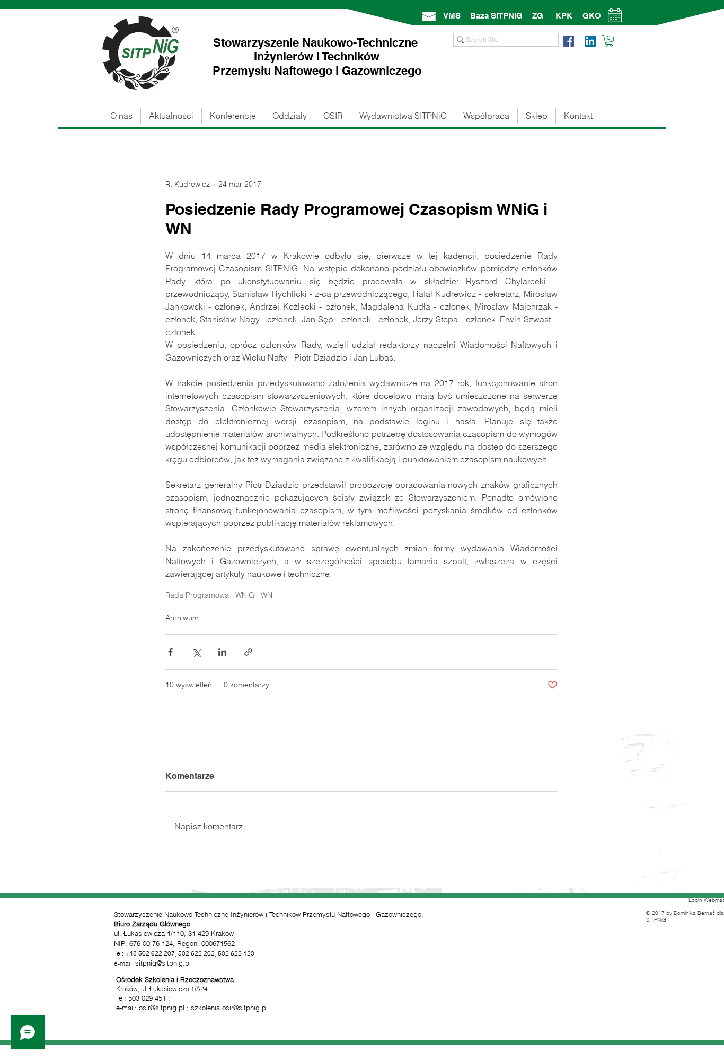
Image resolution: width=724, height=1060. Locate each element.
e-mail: (127, 1007)
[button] (609, 41)
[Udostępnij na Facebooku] (170, 652)
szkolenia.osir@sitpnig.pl (229, 1007)
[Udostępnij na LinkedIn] (222, 652)
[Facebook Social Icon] (568, 41)
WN (266, 595)
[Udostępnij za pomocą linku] (248, 652)
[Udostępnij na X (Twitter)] (196, 652)
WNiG (244, 595)
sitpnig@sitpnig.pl (163, 963)
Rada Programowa (197, 595)
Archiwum (182, 618)
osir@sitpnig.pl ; (165, 1007)
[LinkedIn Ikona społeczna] (590, 41)
